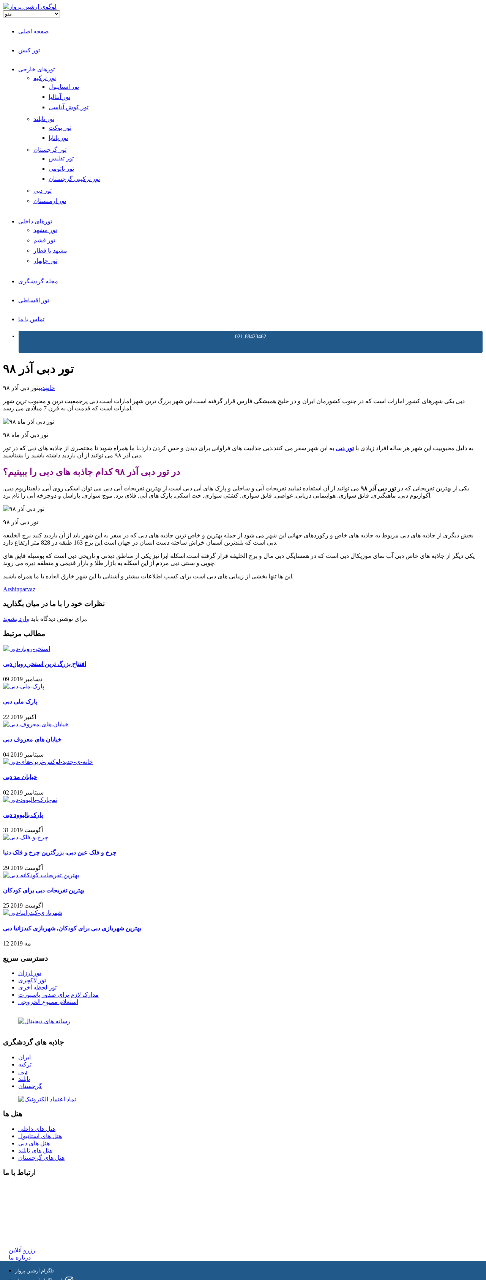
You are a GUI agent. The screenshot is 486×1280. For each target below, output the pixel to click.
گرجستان (30, 1086)
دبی (42, 388)
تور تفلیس (61, 158)
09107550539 (25, 1222)
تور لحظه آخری (37, 987)
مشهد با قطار (50, 250)
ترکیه (25, 1064)
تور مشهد (45, 230)
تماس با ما (31, 319)
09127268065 (25, 1215)
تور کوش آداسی (68, 107)
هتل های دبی (34, 1143)
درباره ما (20, 1257)
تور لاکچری (32, 980)
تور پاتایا (58, 138)
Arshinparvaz (19, 589)
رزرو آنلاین (22, 1250)
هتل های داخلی (36, 1129)
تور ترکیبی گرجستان (74, 179)
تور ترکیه (44, 78)
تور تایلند (43, 119)
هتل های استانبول (40, 1136)
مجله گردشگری (38, 281)
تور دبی (42, 190)
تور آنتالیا (59, 97)
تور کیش (29, 50)
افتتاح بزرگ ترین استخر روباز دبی (44, 664)
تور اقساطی (33, 300)
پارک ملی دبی (20, 701)
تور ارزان (29, 973)
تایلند (24, 1079)
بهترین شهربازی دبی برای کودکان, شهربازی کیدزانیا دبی (72, 928)
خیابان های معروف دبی (32, 739)
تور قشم (44, 240)
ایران (24, 1057)
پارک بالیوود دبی (23, 815)
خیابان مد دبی (20, 777)
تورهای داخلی (35, 221)
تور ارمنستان (49, 201)
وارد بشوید (16, 619)
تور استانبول (64, 86)
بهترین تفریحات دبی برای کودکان (43, 890)
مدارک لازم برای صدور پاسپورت (58, 994)
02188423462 (25, 1187)
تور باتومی (61, 168)
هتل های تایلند (35, 1150)
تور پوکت (60, 127)
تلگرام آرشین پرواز (34, 1271)
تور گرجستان (49, 149)
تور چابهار (45, 261)
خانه (50, 388)
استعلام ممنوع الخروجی (48, 1002)
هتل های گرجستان (41, 1157)
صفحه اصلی (33, 31)
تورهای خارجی (36, 69)
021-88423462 (250, 336)
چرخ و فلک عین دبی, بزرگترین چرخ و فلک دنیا (60, 852)
